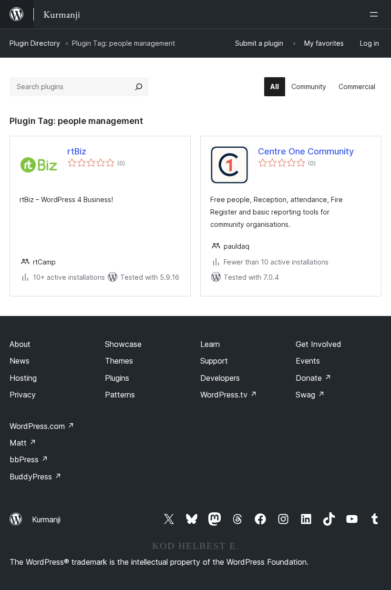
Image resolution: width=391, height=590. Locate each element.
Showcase (123, 344)
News (20, 361)
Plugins (117, 378)
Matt (23, 443)
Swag (310, 394)
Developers (220, 378)
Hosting (23, 378)
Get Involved (318, 344)
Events (308, 361)
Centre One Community (306, 151)
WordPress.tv (228, 394)
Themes (119, 361)
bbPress (29, 459)
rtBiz (76, 151)
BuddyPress (36, 476)
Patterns (120, 394)
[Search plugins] (138, 86)
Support (214, 361)
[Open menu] (375, 14)
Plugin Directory (35, 43)
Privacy (23, 394)
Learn (210, 344)
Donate (313, 378)
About (20, 344)
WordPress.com (42, 426)
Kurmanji (46, 519)
